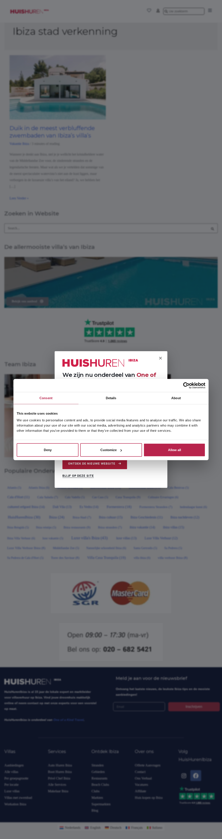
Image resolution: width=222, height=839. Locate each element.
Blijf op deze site (78, 475)
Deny (48, 450)
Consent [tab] (45, 398)
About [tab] (176, 398)
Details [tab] (111, 398)
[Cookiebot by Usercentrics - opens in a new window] (186, 385)
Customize (108, 450)
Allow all (174, 450)
